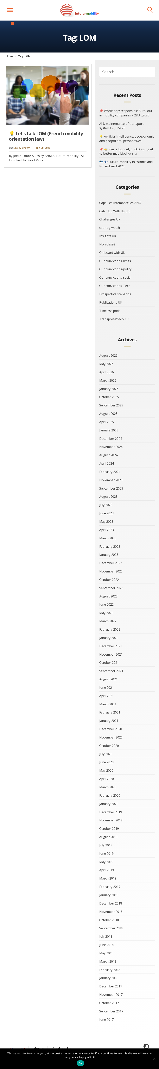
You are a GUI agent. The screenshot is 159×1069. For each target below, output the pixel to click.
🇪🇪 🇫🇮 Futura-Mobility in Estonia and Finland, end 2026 (126, 164)
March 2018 (107, 961)
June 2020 (106, 762)
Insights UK (107, 236)
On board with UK (112, 252)
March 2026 (107, 380)
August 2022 (108, 596)
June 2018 (106, 945)
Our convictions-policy (115, 269)
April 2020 (106, 779)
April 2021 (106, 696)
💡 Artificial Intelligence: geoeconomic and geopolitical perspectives (126, 138)
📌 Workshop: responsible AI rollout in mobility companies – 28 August (125, 113)
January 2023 (108, 555)
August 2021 (108, 679)
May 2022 (106, 613)
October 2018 (109, 920)
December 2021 (110, 646)
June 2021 (106, 687)
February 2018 (109, 970)
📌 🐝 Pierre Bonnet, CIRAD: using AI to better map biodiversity (126, 151)
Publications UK (110, 302)
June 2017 (106, 1019)
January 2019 (108, 895)
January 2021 (108, 721)
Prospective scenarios (115, 294)
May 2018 (106, 953)
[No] (154, 1059)
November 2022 (111, 571)
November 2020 (111, 737)
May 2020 (106, 770)
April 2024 (106, 463)
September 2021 (111, 671)
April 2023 (106, 530)
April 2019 (106, 870)
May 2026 (106, 364)
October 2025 (109, 397)
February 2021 (109, 712)
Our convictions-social (115, 277)
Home (9, 56)
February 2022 (109, 629)
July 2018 (105, 936)
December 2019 (110, 812)
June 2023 (106, 513)
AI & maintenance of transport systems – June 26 (121, 125)
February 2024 (109, 472)
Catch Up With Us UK (114, 211)
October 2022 (109, 580)
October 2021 (109, 662)
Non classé (107, 244)
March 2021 (107, 704)
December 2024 (110, 438)
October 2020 (109, 746)
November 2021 (111, 654)
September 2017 (111, 1011)
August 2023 (108, 496)
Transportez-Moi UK (114, 319)
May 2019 (106, 862)
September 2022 (111, 588)
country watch (109, 228)
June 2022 (106, 604)
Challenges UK (109, 219)
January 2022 (108, 638)
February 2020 (109, 795)
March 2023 (107, 538)
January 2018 (108, 978)
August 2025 (108, 413)
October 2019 (109, 828)
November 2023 (111, 480)
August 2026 (108, 355)
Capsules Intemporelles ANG (120, 203)
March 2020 (107, 787)
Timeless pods (109, 311)
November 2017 (111, 994)
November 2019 (111, 820)
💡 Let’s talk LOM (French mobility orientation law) (46, 136)
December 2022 (110, 563)
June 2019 (106, 853)
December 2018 (110, 903)
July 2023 (105, 505)
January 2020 (108, 804)
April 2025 (106, 422)
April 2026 (106, 372)
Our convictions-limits (115, 261)
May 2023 (106, 521)
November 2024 (111, 447)
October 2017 (109, 1003)
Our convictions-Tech (114, 286)
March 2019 (107, 878)
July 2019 (105, 845)
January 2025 (108, 430)
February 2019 (109, 887)
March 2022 (107, 621)
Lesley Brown (21, 148)
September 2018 (111, 928)
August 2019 (108, 837)
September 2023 (111, 488)
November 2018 (111, 912)
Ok (80, 1063)
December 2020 (110, 729)
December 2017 (110, 986)
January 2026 (108, 389)
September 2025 (111, 405)
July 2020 (105, 754)
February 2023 (109, 546)
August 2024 (108, 455)
